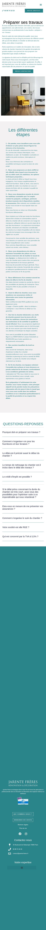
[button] (23, 434)
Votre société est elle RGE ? (15, 527)
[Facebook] (20, 834)
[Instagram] (26, 834)
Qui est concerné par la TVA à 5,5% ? (20, 536)
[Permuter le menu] (41, 5)
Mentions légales (23, 825)
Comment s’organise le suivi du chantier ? (22, 518)
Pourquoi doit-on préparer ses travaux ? (21, 432)
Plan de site (23, 828)
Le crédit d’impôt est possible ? (17, 477)
